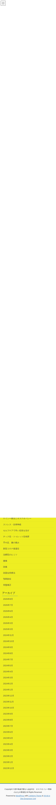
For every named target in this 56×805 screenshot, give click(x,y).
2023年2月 (8, 756)
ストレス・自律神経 (12, 524)
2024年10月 (8, 641)
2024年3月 (8, 677)
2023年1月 (8, 762)
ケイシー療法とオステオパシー (17, 518)
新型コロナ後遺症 (11, 548)
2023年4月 (8, 744)
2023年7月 (8, 726)
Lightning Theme (35, 796)
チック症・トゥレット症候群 (16, 536)
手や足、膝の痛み (11, 542)
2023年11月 (8, 702)
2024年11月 (8, 635)
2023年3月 (8, 750)
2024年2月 (8, 683)
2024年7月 (8, 659)
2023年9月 (8, 714)
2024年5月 (8, 665)
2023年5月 (8, 738)
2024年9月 (8, 647)
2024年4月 (8, 671)
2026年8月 (8, 599)
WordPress (20, 796)
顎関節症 (7, 579)
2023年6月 (8, 732)
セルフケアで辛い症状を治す (16, 530)
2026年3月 (8, 623)
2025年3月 (8, 629)
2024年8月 (8, 653)
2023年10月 (8, 708)
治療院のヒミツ (10, 554)
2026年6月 (8, 611)
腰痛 (5, 561)
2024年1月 (8, 690)
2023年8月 (8, 720)
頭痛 (5, 567)
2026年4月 (8, 617)
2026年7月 (8, 605)
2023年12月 (8, 696)
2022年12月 (8, 768)
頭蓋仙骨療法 (9, 573)
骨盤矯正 (7, 585)
